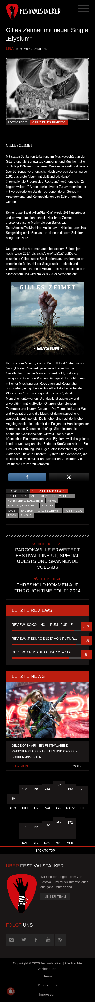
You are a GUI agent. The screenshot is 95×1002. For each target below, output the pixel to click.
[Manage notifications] (11, 991)
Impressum (47, 994)
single (26, 515)
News (52, 500)
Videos (47, 505)
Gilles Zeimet (49, 510)
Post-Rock (73, 510)
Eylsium (27, 510)
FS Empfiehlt (62, 495)
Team (47, 976)
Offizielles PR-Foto (49, 122)
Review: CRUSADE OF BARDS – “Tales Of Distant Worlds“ (47, 652)
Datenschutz (47, 985)
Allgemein (39, 495)
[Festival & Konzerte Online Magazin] (27, 10)
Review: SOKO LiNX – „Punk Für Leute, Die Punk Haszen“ (47, 625)
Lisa (10, 49)
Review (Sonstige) (23, 505)
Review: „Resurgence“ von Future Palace (47, 638)
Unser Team (55, 896)
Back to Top (45, 850)
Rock (12, 515)
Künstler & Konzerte (25, 500)
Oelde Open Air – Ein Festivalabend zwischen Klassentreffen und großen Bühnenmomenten (45, 751)
